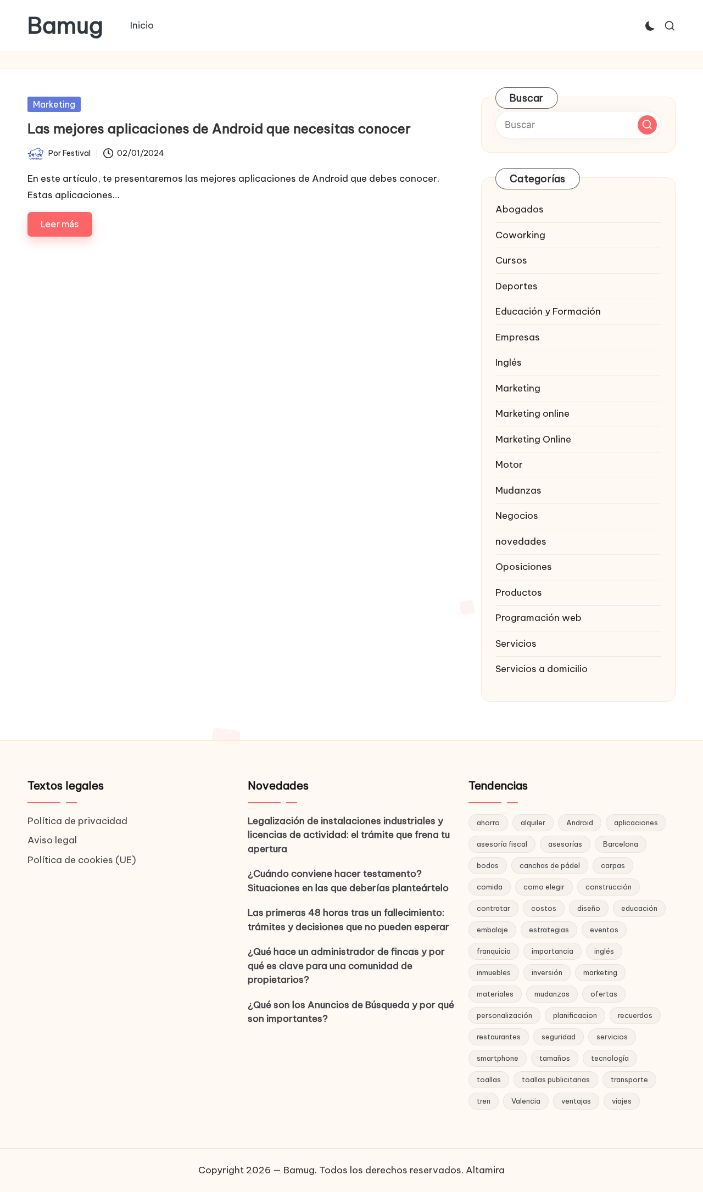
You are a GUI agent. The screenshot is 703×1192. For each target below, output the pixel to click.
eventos (604, 929)
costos (543, 908)
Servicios (516, 643)
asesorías (565, 844)
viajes (622, 1100)
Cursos (511, 260)
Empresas (517, 337)
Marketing (54, 104)
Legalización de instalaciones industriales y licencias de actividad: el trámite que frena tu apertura (349, 835)
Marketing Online (533, 439)
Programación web (538, 618)
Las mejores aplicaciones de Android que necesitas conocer (219, 128)
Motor (509, 464)
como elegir (544, 886)
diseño (588, 908)
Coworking (520, 235)
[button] (647, 125)
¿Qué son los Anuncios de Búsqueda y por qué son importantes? (351, 1012)
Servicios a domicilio (541, 669)
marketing (600, 972)
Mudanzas (518, 490)
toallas (489, 1079)
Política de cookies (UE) (81, 860)
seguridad (559, 1036)
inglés (604, 951)
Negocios (516, 516)
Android (579, 822)
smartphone (497, 1058)
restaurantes (499, 1036)
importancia (552, 951)
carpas (613, 865)
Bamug (65, 26)
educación (639, 908)
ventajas (576, 1100)
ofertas (603, 993)
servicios (612, 1036)
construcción (608, 886)
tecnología (610, 1058)
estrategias (549, 929)
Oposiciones (523, 567)
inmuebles (494, 972)
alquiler (533, 822)
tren (483, 1100)
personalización (504, 1015)
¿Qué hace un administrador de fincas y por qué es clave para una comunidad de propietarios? (346, 965)
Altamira (485, 1170)
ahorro (488, 822)
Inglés (508, 362)
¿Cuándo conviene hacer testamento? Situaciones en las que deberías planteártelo (348, 881)
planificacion (575, 1015)
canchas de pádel (550, 865)
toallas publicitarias (556, 1079)
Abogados (519, 209)
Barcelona (620, 844)
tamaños (554, 1058)
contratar (493, 908)
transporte (629, 1079)
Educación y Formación (548, 311)
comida (490, 886)
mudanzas (552, 993)
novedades (520, 541)
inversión (547, 972)
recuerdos (635, 1015)
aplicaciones (636, 822)
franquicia (494, 951)
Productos (518, 592)
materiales (495, 993)
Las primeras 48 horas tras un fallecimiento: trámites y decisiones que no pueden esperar (348, 919)
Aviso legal (52, 840)
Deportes (516, 286)
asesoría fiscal (502, 844)
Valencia (525, 1100)
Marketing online (532, 413)
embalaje (492, 929)
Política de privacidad (77, 821)
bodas (488, 865)
